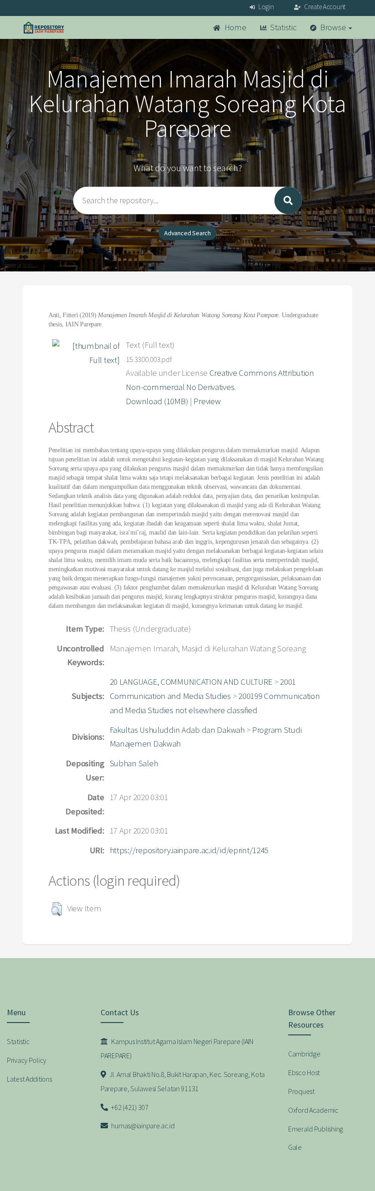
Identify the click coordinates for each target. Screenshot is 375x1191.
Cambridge (304, 1053)
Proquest (301, 1091)
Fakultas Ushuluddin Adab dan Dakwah (177, 730)
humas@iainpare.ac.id (142, 1125)
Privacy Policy (26, 1060)
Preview (206, 401)
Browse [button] (333, 27)
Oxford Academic (313, 1110)
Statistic (282, 27)
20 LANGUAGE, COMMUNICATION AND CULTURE (191, 682)
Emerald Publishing (315, 1128)
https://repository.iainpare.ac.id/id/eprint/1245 (189, 850)
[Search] (288, 200)
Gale (295, 1147)
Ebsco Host (304, 1072)
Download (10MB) (157, 401)
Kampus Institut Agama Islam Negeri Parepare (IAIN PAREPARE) (177, 1048)
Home (234, 27)
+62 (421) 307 (129, 1107)
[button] (56, 909)
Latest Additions (29, 1078)
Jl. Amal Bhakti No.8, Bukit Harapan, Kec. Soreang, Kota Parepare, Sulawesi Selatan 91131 (183, 1081)
